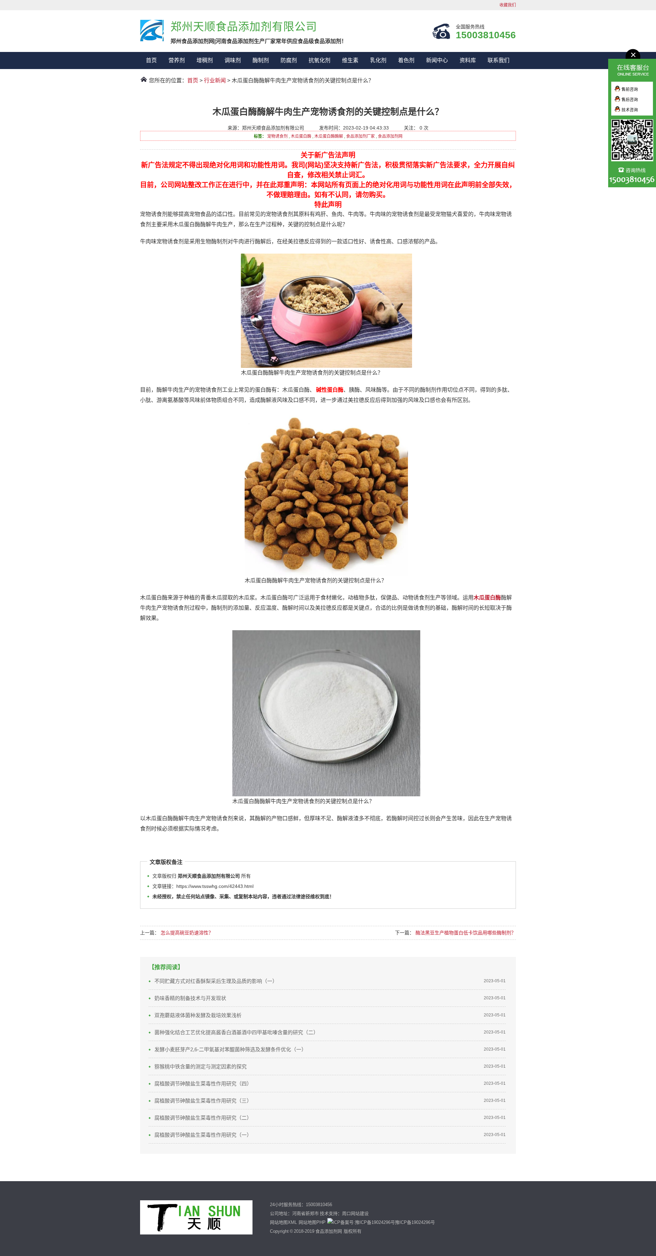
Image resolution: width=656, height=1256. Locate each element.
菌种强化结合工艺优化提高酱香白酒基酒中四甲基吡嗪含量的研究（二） (236, 1032)
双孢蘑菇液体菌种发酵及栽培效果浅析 (198, 1015)
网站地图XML (283, 1222)
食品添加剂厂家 (360, 136)
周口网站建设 (355, 1213)
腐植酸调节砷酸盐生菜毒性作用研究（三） (203, 1101)
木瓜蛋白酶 (301, 136)
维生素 (350, 60)
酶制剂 (260, 60)
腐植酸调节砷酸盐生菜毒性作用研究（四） (203, 1083)
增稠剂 (204, 60)
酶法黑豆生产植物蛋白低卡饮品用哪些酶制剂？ (465, 932)
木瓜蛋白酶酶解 (328, 136)
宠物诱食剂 (277, 136)
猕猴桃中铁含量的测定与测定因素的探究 (201, 1066)
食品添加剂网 (390, 136)
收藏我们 (508, 5)
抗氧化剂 (319, 60)
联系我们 (498, 60)
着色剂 (406, 60)
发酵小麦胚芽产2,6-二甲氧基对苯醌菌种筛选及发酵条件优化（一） (230, 1049)
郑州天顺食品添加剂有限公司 (152, 30)
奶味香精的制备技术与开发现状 (190, 998)
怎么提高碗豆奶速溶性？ (187, 932)
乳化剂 (378, 60)
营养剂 (176, 60)
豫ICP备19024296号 (415, 1222)
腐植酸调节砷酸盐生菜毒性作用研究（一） (203, 1135)
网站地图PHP (312, 1222)
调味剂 (232, 60)
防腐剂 (289, 60)
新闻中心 (437, 60)
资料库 (468, 60)
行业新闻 (215, 80)
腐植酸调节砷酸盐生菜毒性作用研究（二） (203, 1118)
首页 (151, 60)
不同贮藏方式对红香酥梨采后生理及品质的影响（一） (215, 981)
